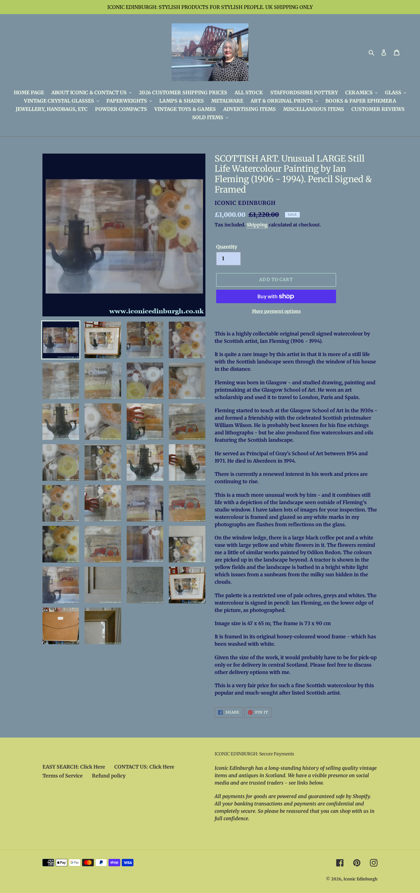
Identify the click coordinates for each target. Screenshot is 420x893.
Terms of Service (62, 776)
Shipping (257, 225)
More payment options (276, 311)
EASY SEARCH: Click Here (73, 767)
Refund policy (108, 776)
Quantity (226, 247)
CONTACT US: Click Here (144, 767)
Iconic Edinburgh (360, 879)
